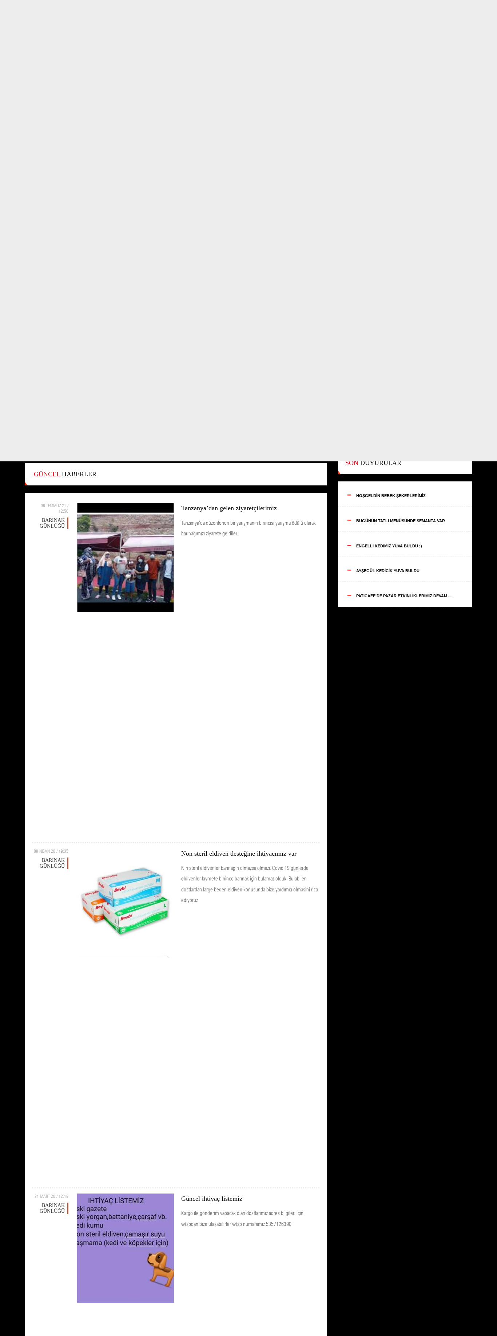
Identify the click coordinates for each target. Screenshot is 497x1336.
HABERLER (65, 474)
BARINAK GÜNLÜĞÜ (52, 523)
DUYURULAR (373, 462)
